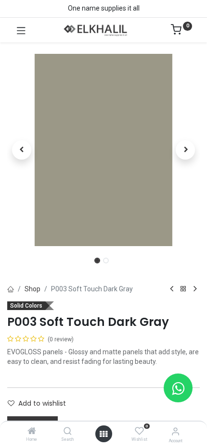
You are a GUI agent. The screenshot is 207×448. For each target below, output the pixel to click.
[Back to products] (183, 289)
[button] (21, 150)
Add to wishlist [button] (42, 403)
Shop (32, 289)
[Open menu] (103, 434)
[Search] (67, 432)
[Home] (31, 432)
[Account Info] (175, 431)
